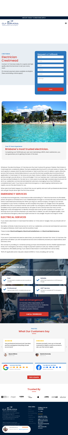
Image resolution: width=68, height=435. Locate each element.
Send (50, 89)
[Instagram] (40, 411)
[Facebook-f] (39, 411)
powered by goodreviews (23, 429)
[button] (65, 23)
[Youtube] (42, 411)
